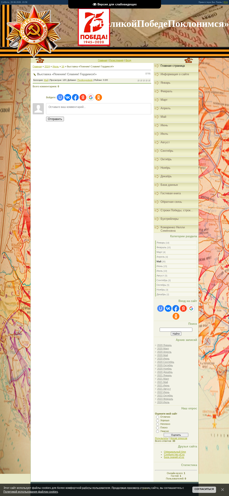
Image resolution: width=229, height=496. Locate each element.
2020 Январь (164, 345)
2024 (47, 66)
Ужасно (164, 431)
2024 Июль (163, 402)
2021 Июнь (163, 385)
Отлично (165, 416)
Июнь (160, 266)
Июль (56, 66)
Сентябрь (162, 280)
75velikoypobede (85, 80)
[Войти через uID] (60, 97)
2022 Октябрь (165, 395)
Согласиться (204, 489)
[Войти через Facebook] (75, 97)
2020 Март (163, 348)
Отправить (55, 119)
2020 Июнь (163, 358)
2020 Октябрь (165, 365)
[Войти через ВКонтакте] (67, 97)
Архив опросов (178, 438)
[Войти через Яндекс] (83, 97)
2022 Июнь (163, 392)
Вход (128, 60)
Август (160, 275)
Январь (161, 242)
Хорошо (164, 420)
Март (159, 252)
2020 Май (162, 355)
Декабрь (161, 294)
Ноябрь (161, 289)
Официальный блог (175, 451)
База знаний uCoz (174, 457)
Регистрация (116, 60)
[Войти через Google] (90, 97)
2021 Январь (164, 375)
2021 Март (163, 378)
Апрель (161, 256)
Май (46, 80)
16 (62, 66)
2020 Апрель (164, 352)
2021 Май (162, 382)
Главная (102, 60)
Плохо (164, 427)
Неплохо (165, 424)
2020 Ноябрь (164, 368)
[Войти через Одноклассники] (98, 97)
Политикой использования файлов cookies (30, 491)
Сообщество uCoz (174, 454)
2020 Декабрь (165, 372)
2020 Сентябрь (165, 362)
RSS (226, 2)
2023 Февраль (165, 399)
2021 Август (164, 388)
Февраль (161, 247)
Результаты (161, 438)
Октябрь (161, 285)
